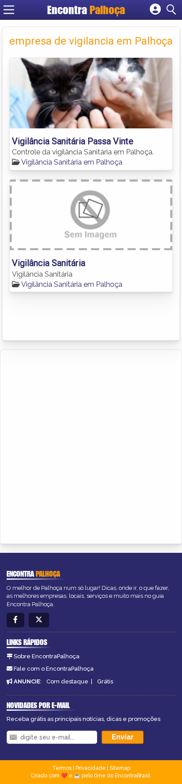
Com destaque (67, 681)
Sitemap (120, 768)
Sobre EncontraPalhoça (47, 656)
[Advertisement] (91, 445)
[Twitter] (39, 620)
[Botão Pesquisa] (172, 9)
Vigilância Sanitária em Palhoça (71, 162)
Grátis (105, 681)
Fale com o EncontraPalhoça (54, 668)
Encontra (86, 9)
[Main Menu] (9, 10)
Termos (62, 768)
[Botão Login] (155, 10)
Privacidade (91, 768)
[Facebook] (15, 620)
